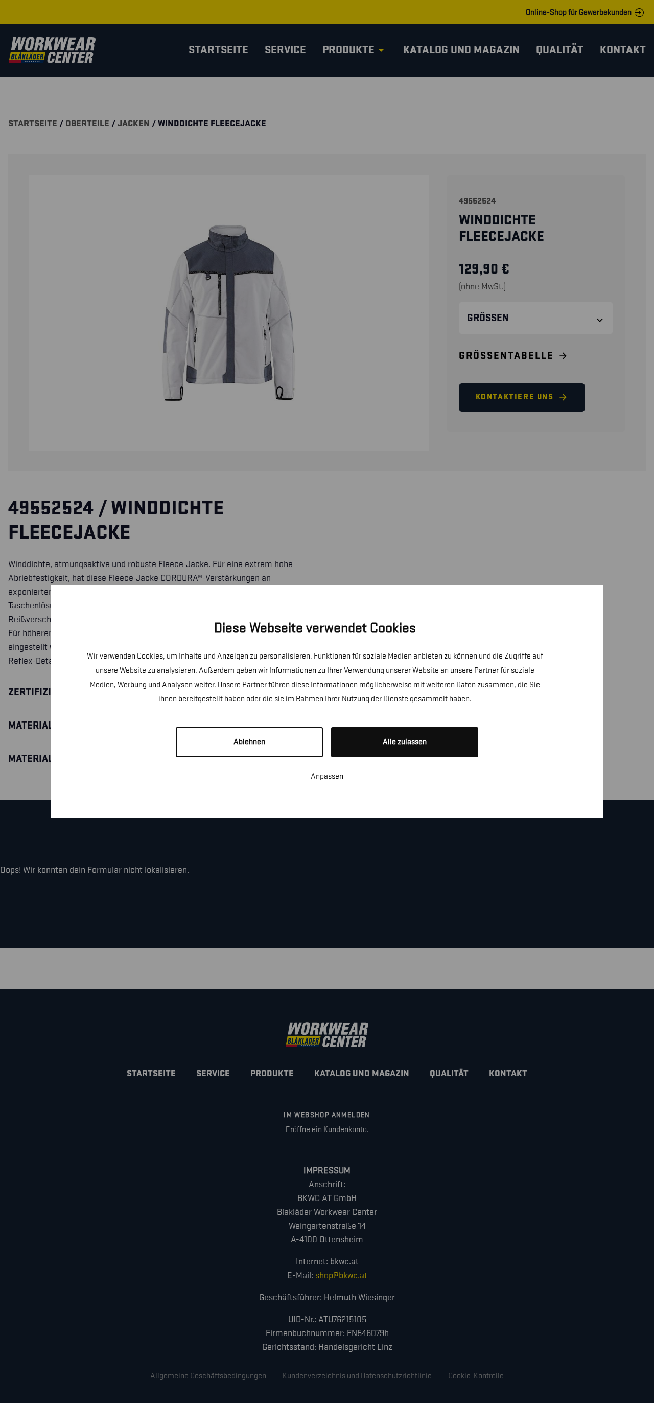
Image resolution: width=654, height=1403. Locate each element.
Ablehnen (249, 742)
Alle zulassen (405, 742)
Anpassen (327, 776)
